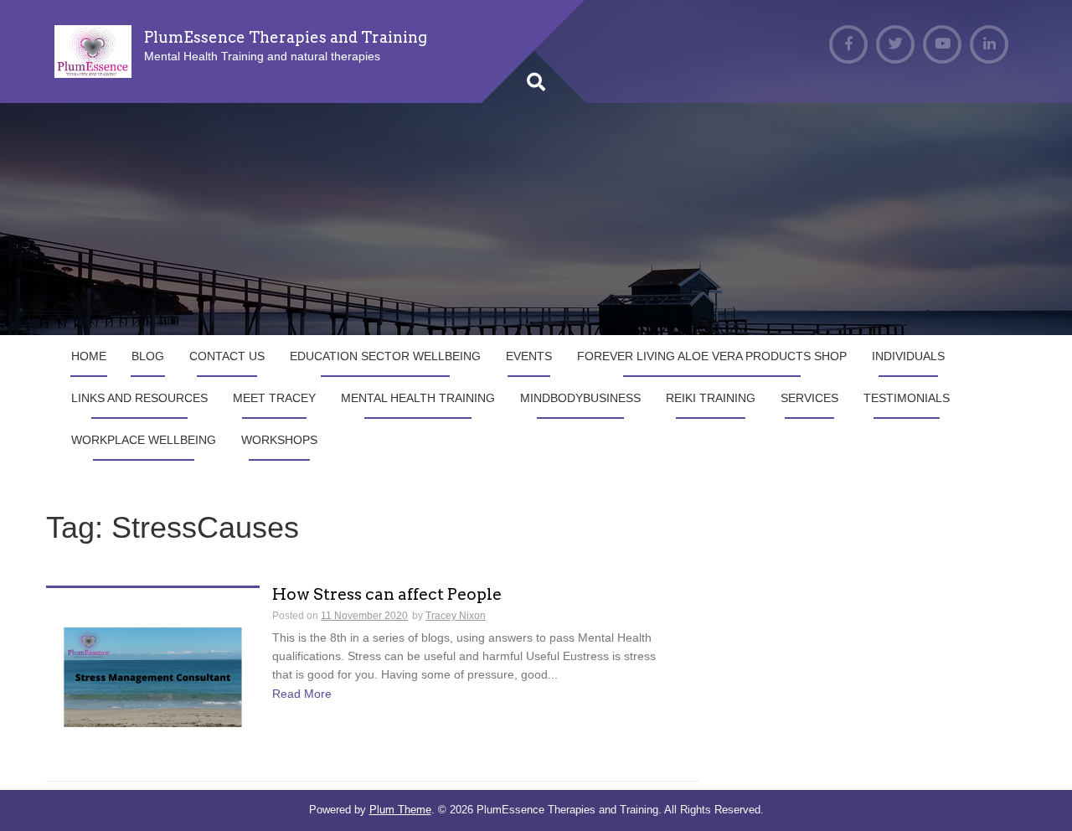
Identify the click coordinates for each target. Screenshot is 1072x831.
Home (88, 356)
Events (529, 356)
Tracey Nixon (455, 616)
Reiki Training (710, 398)
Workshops (279, 439)
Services (809, 398)
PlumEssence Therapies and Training (285, 37)
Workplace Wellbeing (143, 439)
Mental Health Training (418, 398)
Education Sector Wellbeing (385, 356)
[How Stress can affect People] (153, 676)
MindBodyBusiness (580, 398)
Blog (147, 356)
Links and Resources (139, 398)
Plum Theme (400, 809)
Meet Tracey (274, 398)
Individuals (908, 356)
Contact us (227, 356)
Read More (302, 693)
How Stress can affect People (387, 595)
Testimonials (906, 398)
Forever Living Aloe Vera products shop (712, 356)
